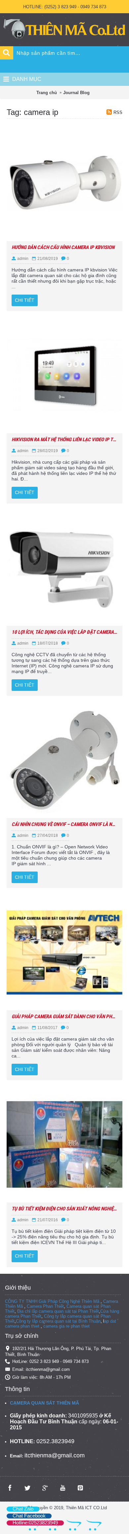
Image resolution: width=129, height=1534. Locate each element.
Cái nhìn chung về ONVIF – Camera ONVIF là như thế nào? (64, 824)
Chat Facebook (29, 1515)
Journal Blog (76, 92)
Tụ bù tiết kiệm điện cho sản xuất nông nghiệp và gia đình (64, 1209)
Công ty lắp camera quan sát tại (47, 1321)
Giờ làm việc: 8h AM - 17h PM (41, 1377)
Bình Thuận (89, 1321)
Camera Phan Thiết (45, 1306)
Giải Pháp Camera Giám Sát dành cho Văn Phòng (64, 1016)
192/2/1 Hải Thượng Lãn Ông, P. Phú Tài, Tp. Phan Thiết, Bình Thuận (58, 1351)
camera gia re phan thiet (66, 1326)
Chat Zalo (23, 1509)
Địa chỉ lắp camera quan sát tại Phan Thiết (58, 1311)
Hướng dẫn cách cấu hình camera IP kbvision (63, 247)
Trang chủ (46, 92)
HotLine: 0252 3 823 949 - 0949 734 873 (50, 1361)
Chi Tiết (24, 300)
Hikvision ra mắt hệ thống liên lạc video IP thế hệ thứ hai (64, 440)
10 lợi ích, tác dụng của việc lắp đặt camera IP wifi (64, 632)
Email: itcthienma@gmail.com (41, 1369)
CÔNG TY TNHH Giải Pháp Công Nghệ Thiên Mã (52, 1301)
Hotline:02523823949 (35, 1522)
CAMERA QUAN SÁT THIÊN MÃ (44, 1403)
